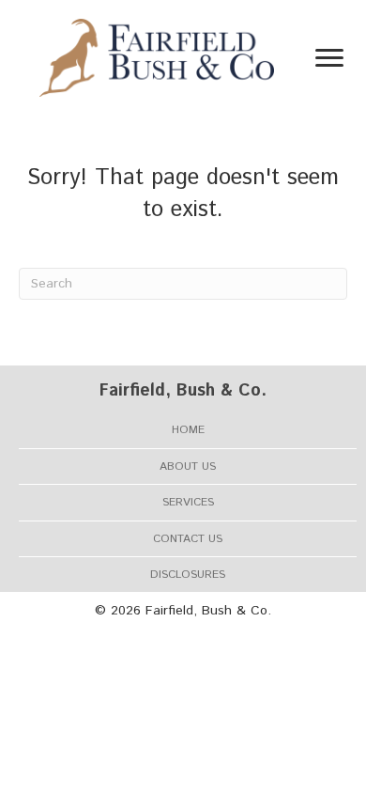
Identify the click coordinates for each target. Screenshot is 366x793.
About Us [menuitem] (188, 466)
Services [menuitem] (188, 502)
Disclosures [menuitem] (187, 575)
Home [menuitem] (188, 430)
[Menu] (329, 58)
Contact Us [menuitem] (187, 539)
